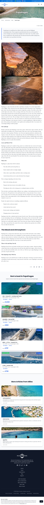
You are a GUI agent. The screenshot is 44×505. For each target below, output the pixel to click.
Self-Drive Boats (22, 479)
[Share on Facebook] (34, 267)
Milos (12, 20)
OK (41, 501)
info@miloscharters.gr (38, 1)
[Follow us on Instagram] (19, 465)
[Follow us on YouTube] (26, 465)
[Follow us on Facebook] (17, 465)
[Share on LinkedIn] (39, 267)
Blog (22, 474)
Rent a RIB (22, 484)
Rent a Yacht (22, 486)
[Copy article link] (42, 267)
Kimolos (19, 235)
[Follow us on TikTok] (22, 465)
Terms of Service (8, 493)
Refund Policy (36, 493)
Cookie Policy (23, 493)
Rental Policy (29, 493)
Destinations (7, 20)
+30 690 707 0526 (7, 1)
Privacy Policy (16, 493)
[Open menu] (41, 4)
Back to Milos (40, 25)
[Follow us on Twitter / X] (24, 465)
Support (22, 475)
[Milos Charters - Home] (4, 4)
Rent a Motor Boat (22, 482)
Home (2, 20)
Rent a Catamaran (22, 480)
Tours (22, 470)
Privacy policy (22, 503)
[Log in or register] (39, 4)
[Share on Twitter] (37, 267)
